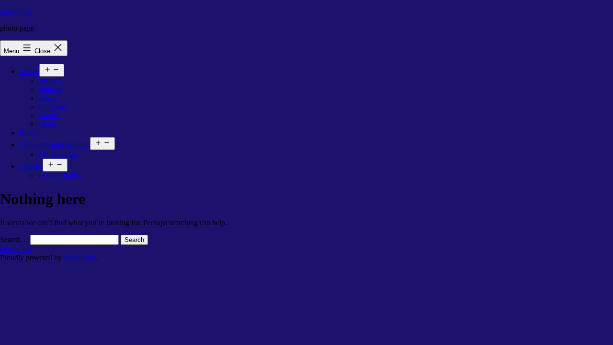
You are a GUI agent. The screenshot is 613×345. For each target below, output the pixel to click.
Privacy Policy (60, 176)
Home (28, 132)
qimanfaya (16, 12)
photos (29, 71)
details (47, 98)
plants (47, 124)
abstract (49, 81)
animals (49, 89)
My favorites (57, 154)
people (48, 115)
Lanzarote (53, 107)
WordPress (80, 257)
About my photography (54, 144)
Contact (31, 166)
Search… (14, 239)
